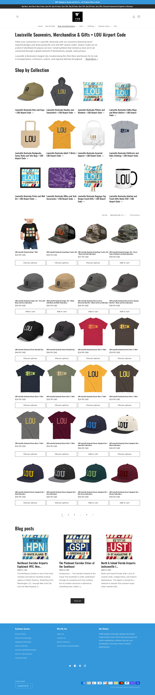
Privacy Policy (20, 634)
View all (77, 601)
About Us (60, 634)
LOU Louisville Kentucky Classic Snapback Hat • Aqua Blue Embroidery (93, 444)
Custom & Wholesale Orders (25, 650)
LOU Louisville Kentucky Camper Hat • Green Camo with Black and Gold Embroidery (123, 253)
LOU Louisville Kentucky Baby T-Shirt (26, 252)
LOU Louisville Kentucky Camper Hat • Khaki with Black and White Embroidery (60, 302)
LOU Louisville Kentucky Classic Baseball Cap (29, 349)
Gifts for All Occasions (23, 654)
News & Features (63, 642)
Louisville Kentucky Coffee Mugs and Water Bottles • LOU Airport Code (123, 112)
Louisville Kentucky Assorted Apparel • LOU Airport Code (90, 154)
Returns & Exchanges (23, 638)
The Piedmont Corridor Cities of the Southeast (77, 564)
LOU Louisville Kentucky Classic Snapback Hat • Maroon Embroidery (124, 493)
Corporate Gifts (21, 658)
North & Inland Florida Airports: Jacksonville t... (118, 564)
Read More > (92, 59)
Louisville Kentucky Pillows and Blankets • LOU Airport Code (91, 111)
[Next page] (92, 514)
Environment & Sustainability (68, 646)
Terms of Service (21, 646)
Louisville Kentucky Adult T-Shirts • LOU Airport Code (62, 154)
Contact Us (61, 638)
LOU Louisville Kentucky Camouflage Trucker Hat (62, 252)
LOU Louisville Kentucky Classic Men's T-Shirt (92, 349)
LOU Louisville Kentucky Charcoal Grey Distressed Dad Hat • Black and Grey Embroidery (93, 302)
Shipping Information (23, 642)
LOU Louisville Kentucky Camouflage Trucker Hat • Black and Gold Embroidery (93, 253)
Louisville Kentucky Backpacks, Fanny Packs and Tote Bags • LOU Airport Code (29, 156)
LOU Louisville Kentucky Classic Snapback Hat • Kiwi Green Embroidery (93, 493)
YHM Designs (119, 687)
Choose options (30, 263)
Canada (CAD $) (22, 686)
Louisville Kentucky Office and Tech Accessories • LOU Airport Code (62, 197)
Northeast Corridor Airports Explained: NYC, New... (32, 564)
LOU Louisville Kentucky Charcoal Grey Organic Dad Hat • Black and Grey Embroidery (124, 302)
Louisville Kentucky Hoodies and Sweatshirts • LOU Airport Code (60, 111)
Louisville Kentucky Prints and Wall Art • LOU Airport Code (30, 197)
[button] (17, 16)
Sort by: (105, 215)
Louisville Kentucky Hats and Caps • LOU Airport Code (29, 111)
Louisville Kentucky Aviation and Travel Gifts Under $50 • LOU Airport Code (123, 199)
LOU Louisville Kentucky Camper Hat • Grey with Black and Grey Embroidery (30, 302)
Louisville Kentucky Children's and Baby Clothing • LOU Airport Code (124, 154)
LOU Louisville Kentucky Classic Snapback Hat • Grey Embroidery (61, 493)
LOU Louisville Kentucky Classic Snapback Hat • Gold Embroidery (30, 493)
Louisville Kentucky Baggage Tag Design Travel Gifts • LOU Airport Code (92, 199)
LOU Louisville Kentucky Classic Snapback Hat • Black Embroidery (124, 444)
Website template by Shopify (132, 687)
